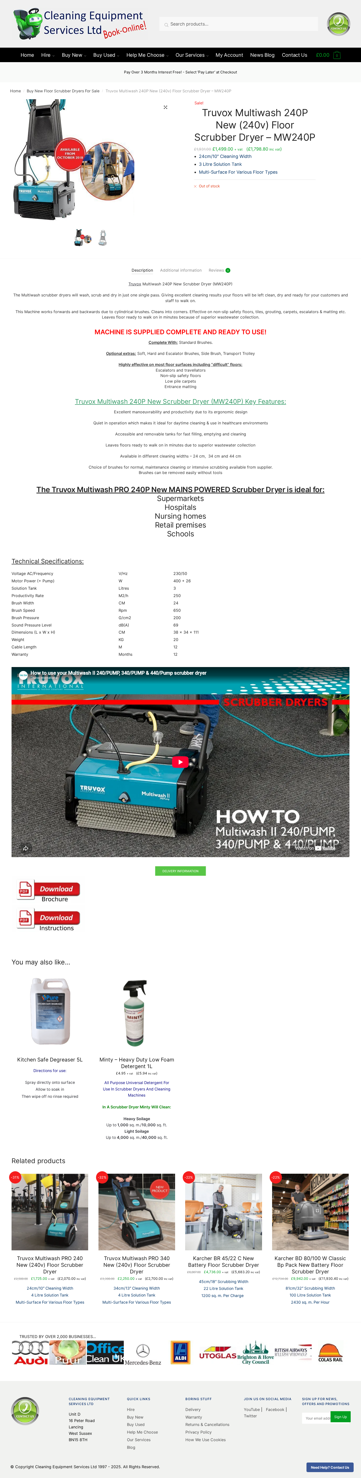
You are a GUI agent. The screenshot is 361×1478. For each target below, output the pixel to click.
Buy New (135, 1417)
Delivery (193, 1409)
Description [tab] (142, 270)
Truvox (134, 283)
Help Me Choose (142, 1432)
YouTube (252, 1409)
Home (15, 91)
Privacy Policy (198, 1432)
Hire (131, 1409)
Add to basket (136, 1151)
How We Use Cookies (205, 1439)
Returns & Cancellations (207, 1424)
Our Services (139, 1439)
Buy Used (136, 1424)
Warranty (193, 1417)
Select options (50, 1151)
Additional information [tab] (181, 270)
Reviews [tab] (216, 270)
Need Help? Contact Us (330, 1467)
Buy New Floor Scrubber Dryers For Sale (63, 91)
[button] (165, 107)
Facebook (275, 1409)
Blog (131, 1447)
